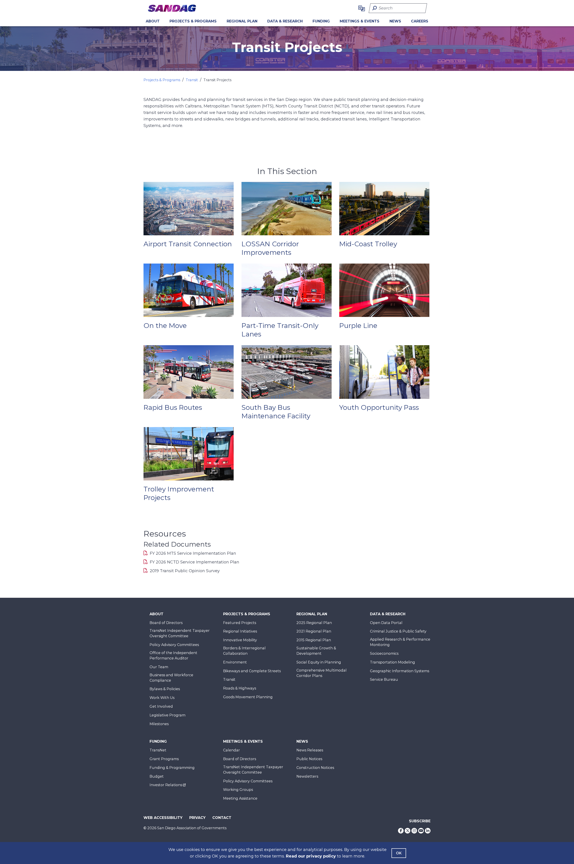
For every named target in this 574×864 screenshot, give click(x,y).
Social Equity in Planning (318, 662)
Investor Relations (166, 785)
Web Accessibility (163, 818)
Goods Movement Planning (248, 697)
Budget (157, 776)
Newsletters (307, 776)
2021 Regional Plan (313, 631)
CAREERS (419, 21)
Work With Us (162, 698)
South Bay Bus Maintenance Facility (275, 411)
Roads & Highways (239, 688)
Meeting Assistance (240, 798)
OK (399, 853)
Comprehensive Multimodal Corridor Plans (321, 673)
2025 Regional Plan (314, 623)
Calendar (231, 750)
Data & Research (285, 21)
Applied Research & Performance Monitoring (400, 642)
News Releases (309, 750)
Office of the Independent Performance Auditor (173, 655)
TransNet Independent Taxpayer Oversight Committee (180, 633)
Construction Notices (315, 768)
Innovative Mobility (240, 640)
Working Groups (238, 790)
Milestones (159, 724)
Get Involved (161, 706)
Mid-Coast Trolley (368, 244)
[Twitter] (407, 830)
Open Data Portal (386, 623)
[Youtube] (421, 830)
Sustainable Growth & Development (316, 651)
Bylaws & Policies (165, 689)
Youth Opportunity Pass (379, 407)
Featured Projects (239, 623)
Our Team (159, 667)
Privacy (197, 818)
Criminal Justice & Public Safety (398, 631)
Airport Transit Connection (188, 244)
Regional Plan (311, 614)
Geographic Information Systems (399, 671)
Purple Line (358, 325)
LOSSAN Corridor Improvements (270, 248)
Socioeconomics (384, 653)
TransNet (158, 750)
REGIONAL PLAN (242, 21)
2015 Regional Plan (313, 640)
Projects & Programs (193, 21)
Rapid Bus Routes (173, 407)
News (395, 21)
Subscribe (419, 821)
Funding (321, 21)
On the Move (165, 325)
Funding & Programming (172, 768)
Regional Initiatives (240, 631)
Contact (221, 818)
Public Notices (309, 759)
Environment (235, 662)
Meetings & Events (359, 21)
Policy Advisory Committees (174, 645)
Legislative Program (167, 715)
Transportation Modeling (392, 662)
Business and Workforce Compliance (171, 678)
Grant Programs (164, 759)
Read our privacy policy (311, 856)
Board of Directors (166, 623)
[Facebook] (401, 830)
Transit (192, 80)
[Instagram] (414, 830)
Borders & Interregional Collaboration (244, 651)
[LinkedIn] (427, 830)
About (153, 21)
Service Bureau (384, 679)
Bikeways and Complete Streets (252, 671)
